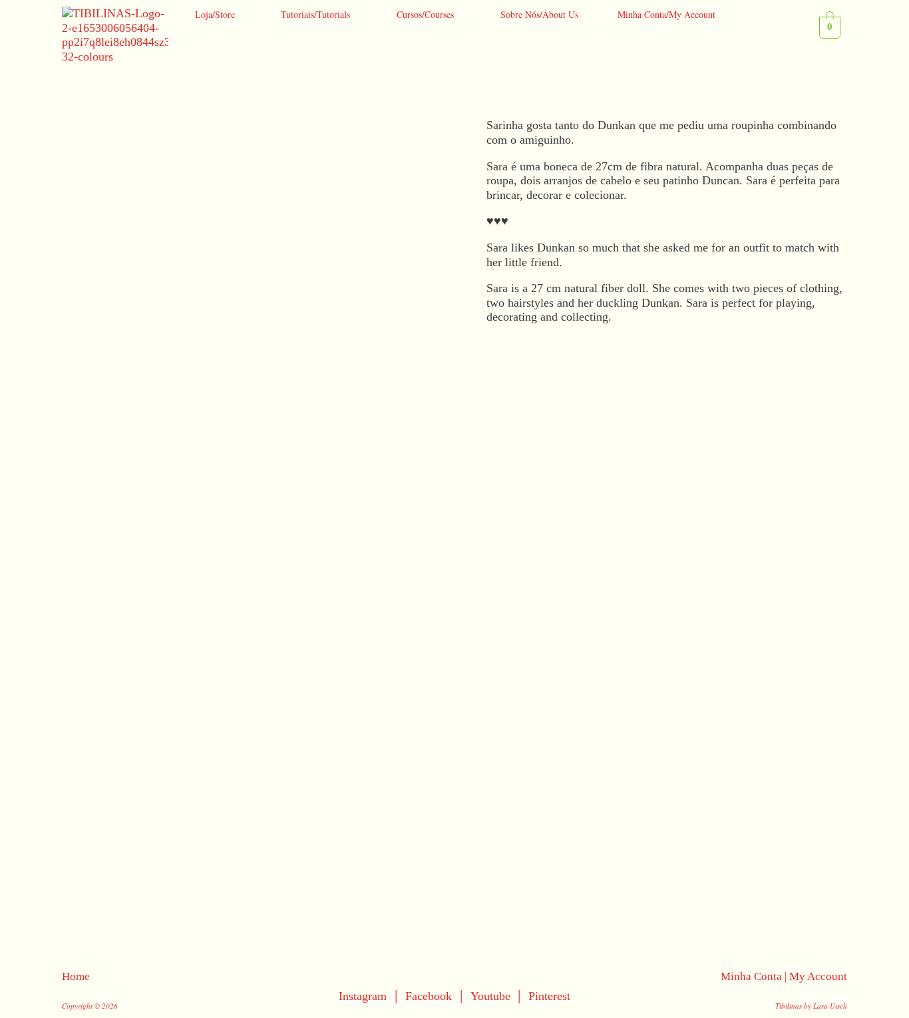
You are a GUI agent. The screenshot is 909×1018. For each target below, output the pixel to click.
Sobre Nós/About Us (539, 14)
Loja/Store (215, 14)
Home (76, 976)
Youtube (492, 996)
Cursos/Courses (425, 14)
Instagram (363, 996)
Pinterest (549, 996)
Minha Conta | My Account (784, 976)
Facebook (428, 996)
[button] (218, 15)
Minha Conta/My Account (666, 14)
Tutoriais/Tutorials (315, 14)
